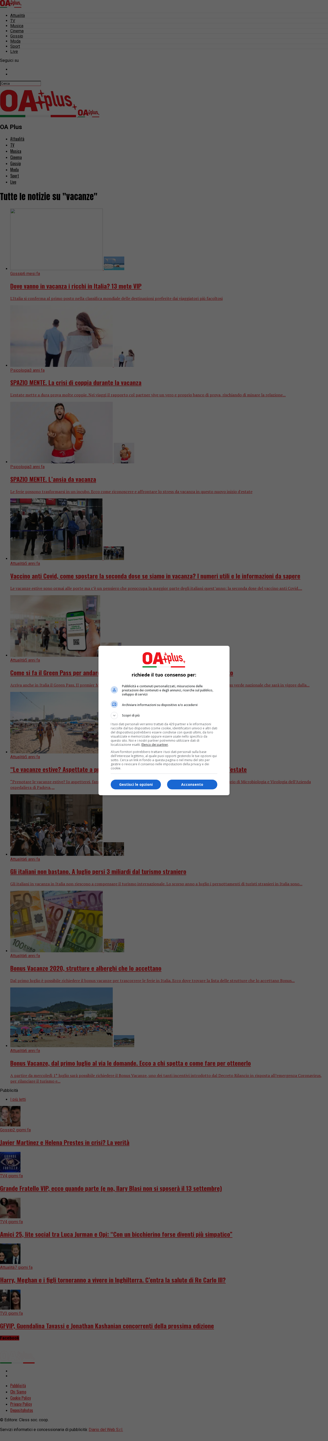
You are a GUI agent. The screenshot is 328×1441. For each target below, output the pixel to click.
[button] (164, 715)
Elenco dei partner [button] (154, 744)
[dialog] (164, 720)
